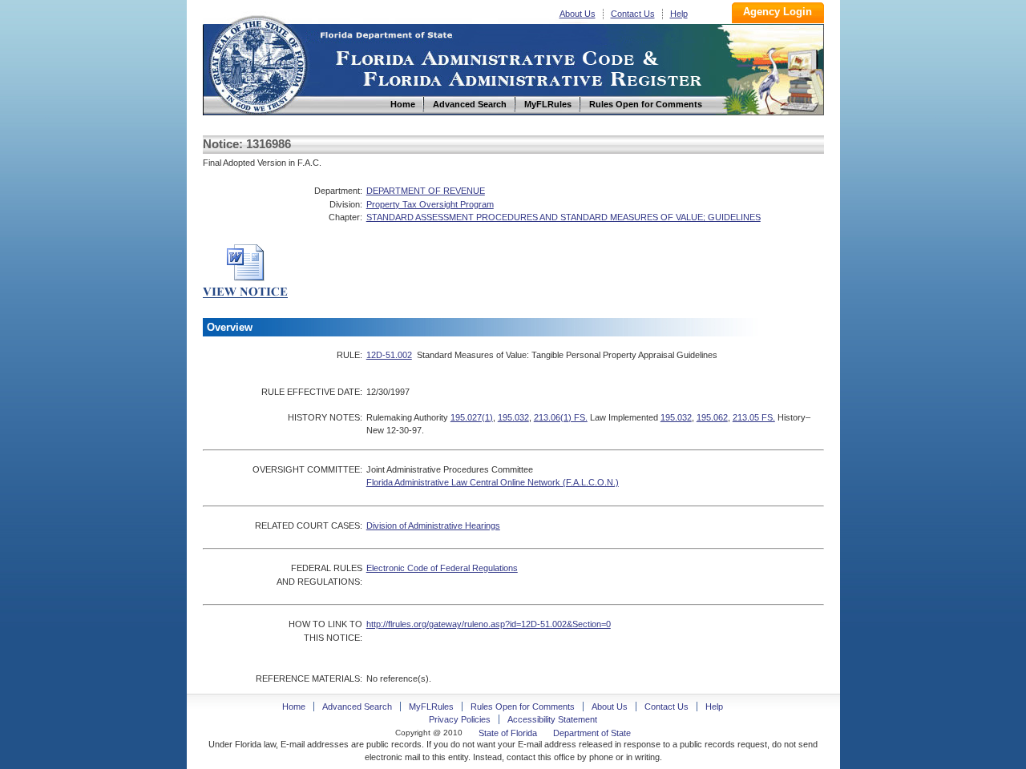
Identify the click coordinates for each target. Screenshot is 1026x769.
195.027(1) (471, 417)
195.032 (513, 417)
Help (679, 13)
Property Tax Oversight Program (430, 204)
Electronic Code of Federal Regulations (442, 568)
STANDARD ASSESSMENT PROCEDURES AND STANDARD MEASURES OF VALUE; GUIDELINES (563, 217)
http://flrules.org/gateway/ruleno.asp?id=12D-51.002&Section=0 (488, 624)
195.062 (712, 417)
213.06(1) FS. (561, 417)
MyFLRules (431, 706)
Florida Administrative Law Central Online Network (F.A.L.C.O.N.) (492, 482)
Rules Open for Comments (523, 706)
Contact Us (633, 13)
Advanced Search (357, 706)
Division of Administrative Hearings (433, 525)
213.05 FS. (754, 417)
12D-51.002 (389, 355)
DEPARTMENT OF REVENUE (425, 190)
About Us (577, 13)
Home (257, 63)
